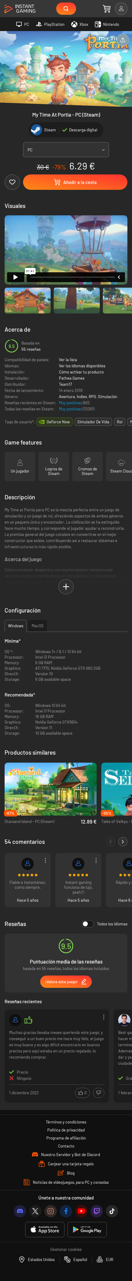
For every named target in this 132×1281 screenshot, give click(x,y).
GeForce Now (58, 421)
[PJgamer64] (15, 1020)
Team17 (65, 384)
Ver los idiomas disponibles (82, 365)
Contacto (66, 1145)
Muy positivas (71, 402)
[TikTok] (112, 1211)
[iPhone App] (44, 1230)
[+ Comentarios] (122, 841)
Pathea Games (71, 378)
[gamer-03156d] (78, 864)
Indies (82, 396)
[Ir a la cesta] (107, 8)
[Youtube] (81, 1211)
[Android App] (87, 1230)
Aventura (67, 396)
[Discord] (20, 1211)
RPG (92, 396)
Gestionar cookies (66, 1249)
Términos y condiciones (66, 1121)
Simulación (107, 396)
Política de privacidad (66, 1129)
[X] (35, 1211)
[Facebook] (66, 1211)
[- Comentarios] (110, 841)
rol (119, 421)
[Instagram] (51, 1211)
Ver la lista (68, 359)
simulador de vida (93, 421)
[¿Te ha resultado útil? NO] (98, 1093)
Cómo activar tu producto (81, 371)
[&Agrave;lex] (124, 1020)
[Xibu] (27, 864)
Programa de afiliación (66, 1137)
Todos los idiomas (112, 923)
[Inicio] (20, 9)
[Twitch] (97, 1211)
